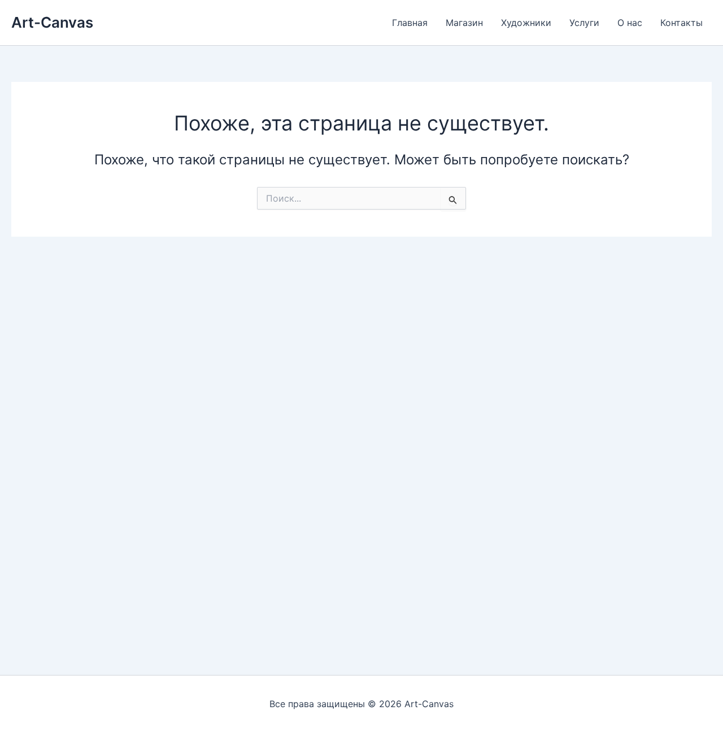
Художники (526, 22)
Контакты (681, 22)
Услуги (584, 22)
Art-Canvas (52, 22)
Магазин (464, 22)
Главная (410, 22)
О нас (629, 22)
